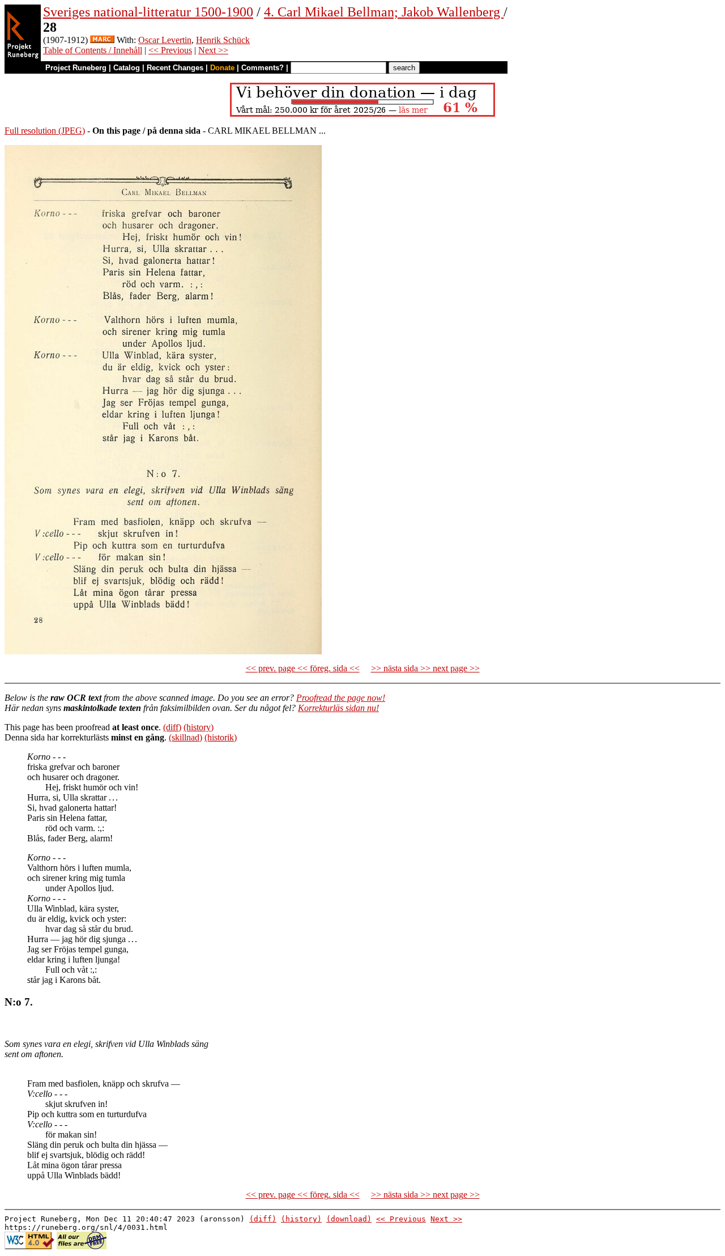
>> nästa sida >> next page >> (425, 668)
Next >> (213, 50)
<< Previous (170, 50)
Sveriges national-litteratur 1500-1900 (148, 12)
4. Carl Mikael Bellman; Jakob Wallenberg (384, 12)
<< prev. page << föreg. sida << (303, 668)
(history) (199, 727)
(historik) (220, 737)
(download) (349, 1219)
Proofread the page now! (340, 697)
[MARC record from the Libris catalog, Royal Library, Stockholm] (102, 40)
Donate (222, 67)
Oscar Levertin (164, 40)
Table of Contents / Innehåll (92, 50)
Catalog (126, 67)
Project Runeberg (75, 67)
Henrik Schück (223, 40)
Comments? (262, 67)
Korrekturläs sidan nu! (338, 708)
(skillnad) (185, 737)
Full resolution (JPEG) (45, 130)
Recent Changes (175, 67)
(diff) (172, 727)
